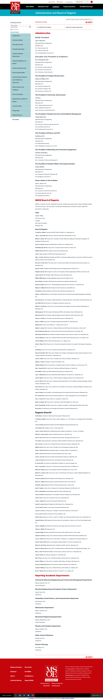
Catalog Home (16, 35)
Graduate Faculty (16, 106)
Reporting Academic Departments (74, 27)
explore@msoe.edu (56, 685)
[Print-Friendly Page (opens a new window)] (90, 22)
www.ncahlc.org (71, 668)
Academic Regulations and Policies (19, 62)
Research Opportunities (18, 72)
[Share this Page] (88, 22)
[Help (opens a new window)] (92, 22)
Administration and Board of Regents (19, 100)
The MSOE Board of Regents (44, 27)
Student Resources (17, 115)
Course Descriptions (17, 94)
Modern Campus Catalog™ (67, 698)
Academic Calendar (17, 40)
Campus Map (15, 110)
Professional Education (18, 49)
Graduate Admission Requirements (17, 55)
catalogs (32, 698)
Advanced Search (14, 32)
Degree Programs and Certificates (18, 88)
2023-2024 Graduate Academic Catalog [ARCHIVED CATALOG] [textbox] (79, 19)
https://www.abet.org (70, 675)
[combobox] (79, 19)
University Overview (17, 44)
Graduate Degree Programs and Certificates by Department (19, 79)
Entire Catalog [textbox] (14, 25)
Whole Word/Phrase (15, 29)
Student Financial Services (19, 68)
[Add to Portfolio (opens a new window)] (86, 22)
